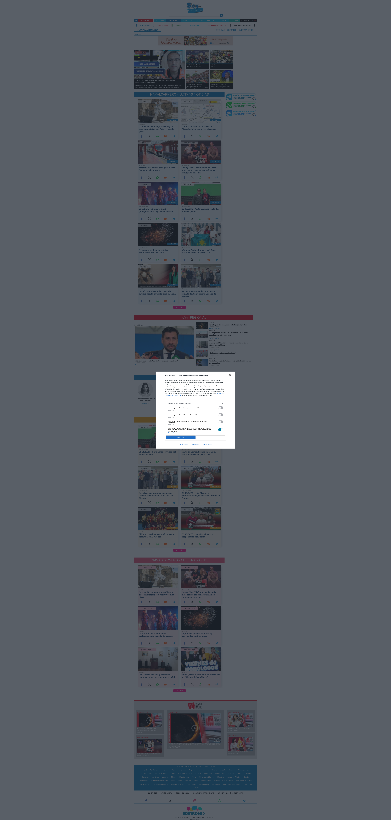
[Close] (231, 376)
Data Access (195, 444)
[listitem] (195, 403)
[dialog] (195, 410)
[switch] (220, 407)
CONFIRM (181, 437)
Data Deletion (184, 444)
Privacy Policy (207, 444)
